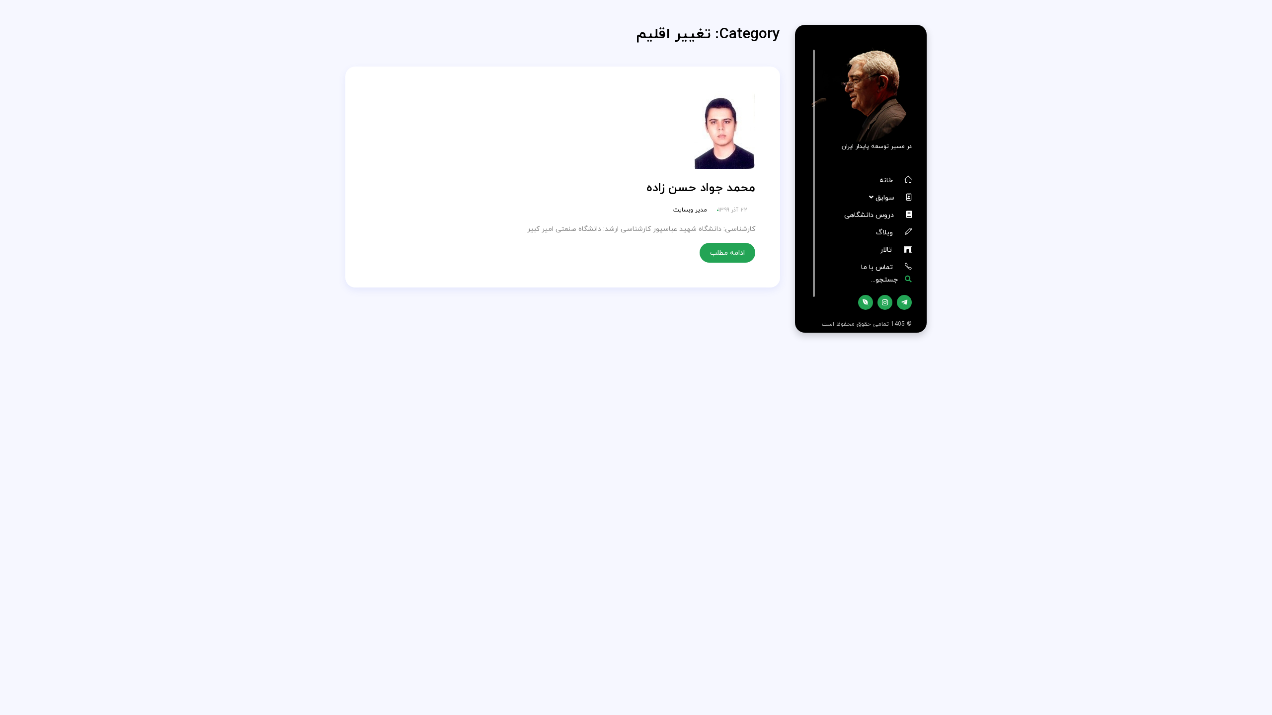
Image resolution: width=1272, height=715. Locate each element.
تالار (887, 249)
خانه (887, 180)
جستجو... (885, 279)
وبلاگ (885, 232)
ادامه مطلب (727, 252)
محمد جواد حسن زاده (700, 187)
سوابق (885, 197)
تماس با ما (878, 267)
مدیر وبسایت (690, 210)
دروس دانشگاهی (870, 215)
